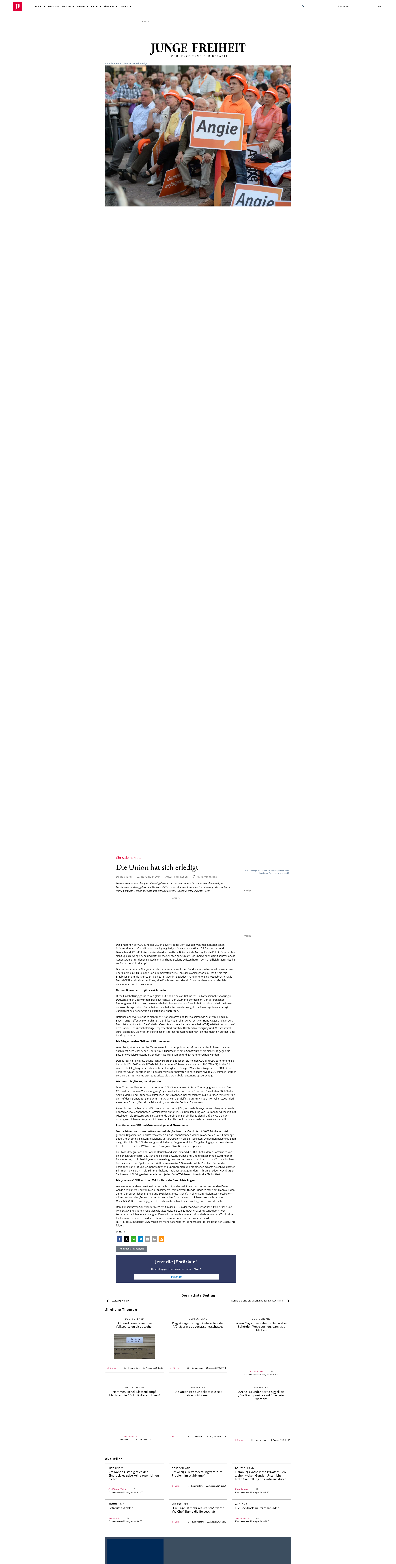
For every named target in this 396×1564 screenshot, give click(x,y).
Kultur (94, 6)
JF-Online (111, 1368)
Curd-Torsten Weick (117, 1489)
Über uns (109, 6)
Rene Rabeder (241, 1489)
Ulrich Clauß (113, 1518)
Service (124, 6)
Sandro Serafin (256, 1371)
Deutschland (124, 876)
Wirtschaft (53, 6)
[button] (303, 6)
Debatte (66, 6)
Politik (38, 6)
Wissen (81, 6)
